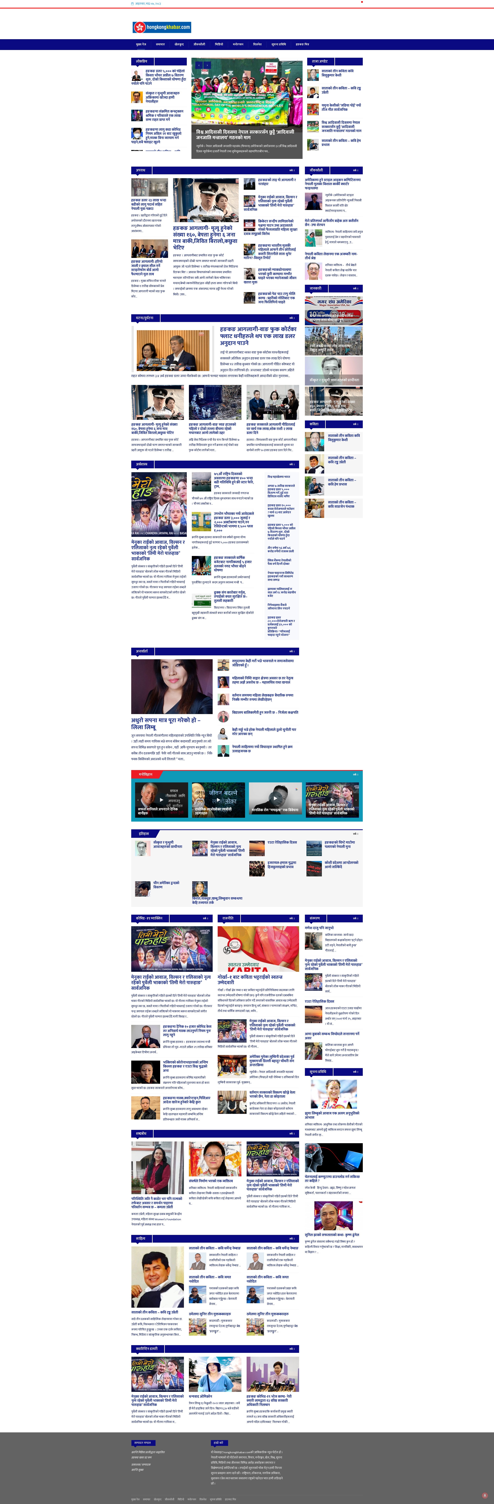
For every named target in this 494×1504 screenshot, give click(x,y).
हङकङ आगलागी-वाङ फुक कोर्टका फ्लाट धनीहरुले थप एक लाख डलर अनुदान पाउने (258, 336)
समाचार (160, 44)
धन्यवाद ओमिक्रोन (200, 1397)
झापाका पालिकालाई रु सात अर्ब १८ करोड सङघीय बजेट (282, 592)
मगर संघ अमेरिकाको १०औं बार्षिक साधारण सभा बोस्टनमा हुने (246, 135)
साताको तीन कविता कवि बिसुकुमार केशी (338, 73)
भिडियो (219, 44)
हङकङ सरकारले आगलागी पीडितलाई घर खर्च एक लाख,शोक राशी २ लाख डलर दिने (271, 429)
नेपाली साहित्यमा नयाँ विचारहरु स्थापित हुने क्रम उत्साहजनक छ (262, 749)
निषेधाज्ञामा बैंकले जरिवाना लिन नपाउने (279, 607)
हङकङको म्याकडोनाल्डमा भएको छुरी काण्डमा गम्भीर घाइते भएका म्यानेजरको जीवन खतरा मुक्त (270, 276)
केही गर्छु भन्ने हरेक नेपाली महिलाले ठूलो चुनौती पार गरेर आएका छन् (264, 732)
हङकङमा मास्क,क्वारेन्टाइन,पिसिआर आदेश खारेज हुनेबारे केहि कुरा (186, 1100)
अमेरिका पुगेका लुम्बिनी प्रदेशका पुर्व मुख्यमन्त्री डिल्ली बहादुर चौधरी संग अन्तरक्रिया (272, 1061)
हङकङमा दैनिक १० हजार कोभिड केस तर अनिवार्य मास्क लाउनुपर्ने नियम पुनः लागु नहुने (187, 1031)
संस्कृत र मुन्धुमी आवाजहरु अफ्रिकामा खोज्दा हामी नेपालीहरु (163, 98)
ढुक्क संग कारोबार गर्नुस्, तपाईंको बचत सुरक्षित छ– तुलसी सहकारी (230, 597)
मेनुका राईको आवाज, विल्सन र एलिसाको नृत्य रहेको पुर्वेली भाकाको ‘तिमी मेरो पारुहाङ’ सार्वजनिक (270, 203)
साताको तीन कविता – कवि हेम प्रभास (341, 143)
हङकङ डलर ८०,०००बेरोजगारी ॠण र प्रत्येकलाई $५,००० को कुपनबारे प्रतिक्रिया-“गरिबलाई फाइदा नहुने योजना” (281, 626)
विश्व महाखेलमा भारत (279, 477)
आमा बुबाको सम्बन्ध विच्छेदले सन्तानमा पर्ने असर (332, 1036)
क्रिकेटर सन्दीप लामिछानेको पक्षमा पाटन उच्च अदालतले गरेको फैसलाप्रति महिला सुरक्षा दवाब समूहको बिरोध (270, 228)
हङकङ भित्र (302, 44)
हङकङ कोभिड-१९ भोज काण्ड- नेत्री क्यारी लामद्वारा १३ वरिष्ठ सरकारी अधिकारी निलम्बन (269, 1401)
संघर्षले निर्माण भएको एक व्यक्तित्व (211, 1181)
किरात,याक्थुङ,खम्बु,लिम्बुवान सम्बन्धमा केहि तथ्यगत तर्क (217, 901)
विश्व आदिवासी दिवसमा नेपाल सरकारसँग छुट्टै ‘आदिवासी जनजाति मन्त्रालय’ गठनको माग (341, 127)
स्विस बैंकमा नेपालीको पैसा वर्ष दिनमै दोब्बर (279, 562)
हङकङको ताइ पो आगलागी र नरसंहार (277, 182)
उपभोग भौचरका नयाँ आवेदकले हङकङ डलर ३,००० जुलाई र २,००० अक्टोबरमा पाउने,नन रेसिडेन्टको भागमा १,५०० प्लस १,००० (234, 522)
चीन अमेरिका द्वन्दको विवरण (166, 885)
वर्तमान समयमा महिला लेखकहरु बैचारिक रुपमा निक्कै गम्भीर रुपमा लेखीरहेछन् (262, 698)
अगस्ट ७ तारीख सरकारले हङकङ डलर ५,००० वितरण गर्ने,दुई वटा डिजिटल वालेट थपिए (281, 491)
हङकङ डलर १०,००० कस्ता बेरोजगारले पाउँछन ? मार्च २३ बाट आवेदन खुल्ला (281, 510)
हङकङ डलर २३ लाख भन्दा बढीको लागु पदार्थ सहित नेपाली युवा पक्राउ (148, 204)
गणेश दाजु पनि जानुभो (319, 928)
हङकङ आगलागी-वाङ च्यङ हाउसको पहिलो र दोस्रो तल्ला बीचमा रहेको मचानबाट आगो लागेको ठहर (212, 429)
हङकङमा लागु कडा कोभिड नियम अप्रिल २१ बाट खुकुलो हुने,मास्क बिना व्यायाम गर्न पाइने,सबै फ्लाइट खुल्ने (156, 136)
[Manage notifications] (485, 1495)
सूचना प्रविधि (279, 44)
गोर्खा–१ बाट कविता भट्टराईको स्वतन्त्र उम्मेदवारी (250, 980)
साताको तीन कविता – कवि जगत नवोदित (210, 1279)
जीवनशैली (199, 44)
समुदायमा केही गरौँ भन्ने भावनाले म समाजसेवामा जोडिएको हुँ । (263, 663)
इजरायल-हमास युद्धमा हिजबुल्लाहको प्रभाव (282, 865)
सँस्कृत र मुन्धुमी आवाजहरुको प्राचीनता (167, 845)
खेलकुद (179, 44)
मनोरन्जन (238, 44)
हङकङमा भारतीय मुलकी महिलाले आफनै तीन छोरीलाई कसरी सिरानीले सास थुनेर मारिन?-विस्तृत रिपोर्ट (270, 252)
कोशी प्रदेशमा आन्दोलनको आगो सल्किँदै (341, 865)
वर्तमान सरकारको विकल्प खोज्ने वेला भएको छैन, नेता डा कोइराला (272, 1095)
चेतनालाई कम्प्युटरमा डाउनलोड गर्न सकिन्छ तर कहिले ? (332, 1179)
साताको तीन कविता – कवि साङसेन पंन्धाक (342, 505)
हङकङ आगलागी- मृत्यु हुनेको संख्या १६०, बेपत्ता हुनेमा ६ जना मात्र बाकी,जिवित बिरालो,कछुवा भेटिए (205, 238)
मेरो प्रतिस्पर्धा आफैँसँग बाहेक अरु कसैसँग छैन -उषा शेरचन (331, 223)
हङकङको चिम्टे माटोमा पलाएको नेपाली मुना (340, 845)
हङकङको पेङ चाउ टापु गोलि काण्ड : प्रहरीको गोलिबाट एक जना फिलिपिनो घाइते (276, 298)
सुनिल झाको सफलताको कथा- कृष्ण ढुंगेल (332, 1235)
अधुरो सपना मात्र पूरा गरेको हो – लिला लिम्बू (165, 724)
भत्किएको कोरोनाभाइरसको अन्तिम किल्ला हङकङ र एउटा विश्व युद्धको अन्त (185, 1067)
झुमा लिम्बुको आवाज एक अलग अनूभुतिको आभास (332, 1116)
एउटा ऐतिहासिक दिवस (282, 843)
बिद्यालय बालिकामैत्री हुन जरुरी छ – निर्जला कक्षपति (265, 713)
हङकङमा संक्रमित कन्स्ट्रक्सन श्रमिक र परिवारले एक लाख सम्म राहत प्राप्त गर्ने (164, 116)
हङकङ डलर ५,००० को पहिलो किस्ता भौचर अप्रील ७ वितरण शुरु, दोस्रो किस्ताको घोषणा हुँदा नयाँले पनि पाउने (158, 77)
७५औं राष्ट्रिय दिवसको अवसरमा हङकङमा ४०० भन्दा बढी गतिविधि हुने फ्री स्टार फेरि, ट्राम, (234, 480)
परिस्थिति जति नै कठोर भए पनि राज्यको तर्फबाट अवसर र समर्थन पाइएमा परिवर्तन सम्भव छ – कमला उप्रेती (156, 1203)
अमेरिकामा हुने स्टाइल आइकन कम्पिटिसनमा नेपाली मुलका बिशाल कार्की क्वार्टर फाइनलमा (333, 184)
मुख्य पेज (141, 44)
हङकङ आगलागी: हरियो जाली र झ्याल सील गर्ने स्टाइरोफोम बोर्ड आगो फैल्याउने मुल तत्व (146, 268)
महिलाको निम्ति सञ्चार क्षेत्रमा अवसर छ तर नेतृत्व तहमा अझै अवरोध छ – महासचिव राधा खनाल (262, 680)
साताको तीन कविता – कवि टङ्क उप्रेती (341, 91)
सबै (291, 170)
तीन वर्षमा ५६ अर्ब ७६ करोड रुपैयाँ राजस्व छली (281, 550)
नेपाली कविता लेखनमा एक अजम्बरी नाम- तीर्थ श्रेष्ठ (331, 256)
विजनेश (257, 44)
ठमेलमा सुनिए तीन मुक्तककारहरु (210, 1314)
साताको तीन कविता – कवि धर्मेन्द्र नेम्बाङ (215, 1248)
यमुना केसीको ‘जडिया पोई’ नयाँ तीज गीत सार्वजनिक (341, 108)
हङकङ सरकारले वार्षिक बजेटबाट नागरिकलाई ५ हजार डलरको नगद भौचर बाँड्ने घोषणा (233, 564)
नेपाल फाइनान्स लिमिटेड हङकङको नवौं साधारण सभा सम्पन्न (281, 576)
